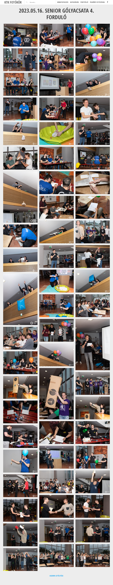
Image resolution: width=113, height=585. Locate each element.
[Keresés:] (37, 2)
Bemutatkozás (62, 2)
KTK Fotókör (13, 2)
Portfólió (84, 2)
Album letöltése (56, 576)
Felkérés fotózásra (97, 2)
